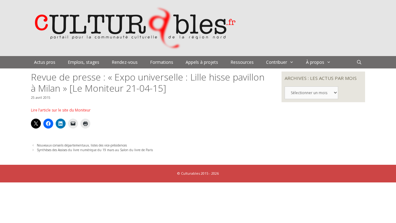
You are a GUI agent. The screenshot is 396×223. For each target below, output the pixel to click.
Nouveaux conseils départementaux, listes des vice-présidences (82, 145)
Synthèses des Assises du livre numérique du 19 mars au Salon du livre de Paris (95, 150)
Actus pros (44, 62)
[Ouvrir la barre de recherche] (359, 62)
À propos (315, 62)
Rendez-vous (125, 62)
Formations (161, 62)
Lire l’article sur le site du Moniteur (61, 110)
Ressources (242, 62)
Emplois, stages (83, 62)
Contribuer (276, 62)
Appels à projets (202, 62)
